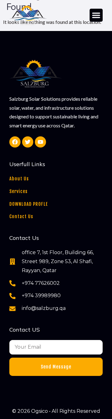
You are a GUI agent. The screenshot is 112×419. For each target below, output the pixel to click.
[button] (96, 15)
